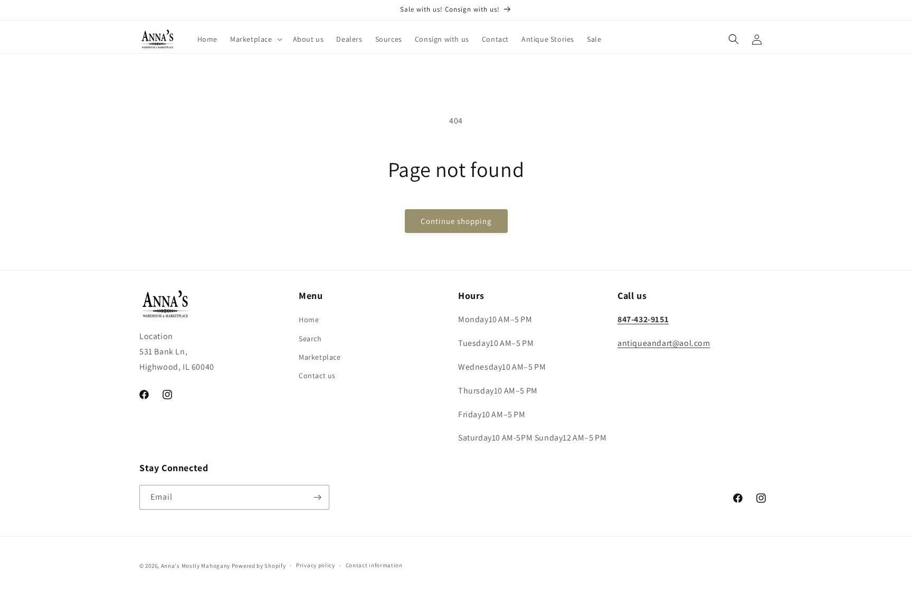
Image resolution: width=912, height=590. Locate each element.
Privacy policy (315, 565)
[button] (255, 39)
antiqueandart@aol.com (664, 343)
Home (309, 319)
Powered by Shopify (259, 565)
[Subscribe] (317, 497)
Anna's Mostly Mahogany (195, 565)
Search (310, 338)
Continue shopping (456, 221)
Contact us (317, 375)
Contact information (374, 565)
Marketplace (320, 357)
